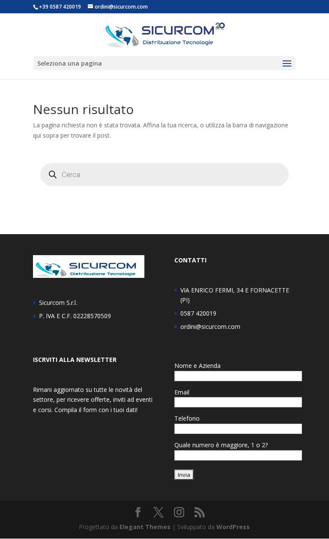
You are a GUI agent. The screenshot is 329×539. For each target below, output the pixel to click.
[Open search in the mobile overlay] (164, 174)
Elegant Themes (145, 527)
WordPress (233, 527)
